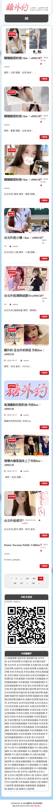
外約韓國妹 (40, 679)
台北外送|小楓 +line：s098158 (23, 237)
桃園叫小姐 (35, 782)
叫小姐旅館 (33, 751)
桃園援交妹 (37, 696)
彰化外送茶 (25, 737)
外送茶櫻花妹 (14, 720)
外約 (12, 672)
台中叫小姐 (14, 772)
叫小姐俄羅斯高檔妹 (24, 747)
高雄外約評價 (31, 699)
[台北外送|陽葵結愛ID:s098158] (26, 289)
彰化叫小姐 (12, 779)
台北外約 (11, 665)
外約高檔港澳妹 (37, 682)
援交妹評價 (30, 689)
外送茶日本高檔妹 (25, 717)
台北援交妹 (35, 665)
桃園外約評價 (25, 696)
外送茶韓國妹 (36, 730)
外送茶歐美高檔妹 (29, 720)
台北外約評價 (23, 665)
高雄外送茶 (33, 744)
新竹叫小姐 (40, 779)
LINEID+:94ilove (12, 602)
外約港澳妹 (19, 679)
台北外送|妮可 (13, 520)
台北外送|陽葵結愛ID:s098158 (23, 295)
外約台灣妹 (29, 672)
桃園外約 (14, 696)
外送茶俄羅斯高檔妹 (19, 710)
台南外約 (18, 668)
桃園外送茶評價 (19, 744)
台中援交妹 (26, 661)
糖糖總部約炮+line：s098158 (22, 58)
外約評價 (29, 679)
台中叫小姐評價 (28, 772)
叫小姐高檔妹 (31, 765)
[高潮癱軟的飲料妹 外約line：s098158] (26, 398)
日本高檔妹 (23, 782)
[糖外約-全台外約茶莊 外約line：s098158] (26, 344)
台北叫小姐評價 (15, 775)
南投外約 (21, 658)
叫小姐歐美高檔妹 (16, 758)
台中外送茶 (12, 703)
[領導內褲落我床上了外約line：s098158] (26, 454)
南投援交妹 (31, 658)
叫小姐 (10, 747)
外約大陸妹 (12, 675)
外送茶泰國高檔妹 (18, 723)
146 (15, 583)
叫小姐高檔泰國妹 (25, 768)
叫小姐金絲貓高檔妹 (21, 761)
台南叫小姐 (28, 775)
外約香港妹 (23, 682)
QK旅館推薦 (11, 658)
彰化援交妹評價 (17, 689)
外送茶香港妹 (24, 734)
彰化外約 (22, 686)
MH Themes (36, 806)
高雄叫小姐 (12, 789)
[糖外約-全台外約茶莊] (26, 7)
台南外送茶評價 (37, 706)
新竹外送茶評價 (26, 741)
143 (27, 579)
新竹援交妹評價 (35, 692)
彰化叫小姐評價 (26, 779)
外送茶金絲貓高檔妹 (19, 730)
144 (34, 579)
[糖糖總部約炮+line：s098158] (26, 51)
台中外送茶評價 (26, 703)
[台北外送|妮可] (26, 514)
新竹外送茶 (12, 741)
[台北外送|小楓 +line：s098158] (26, 231)
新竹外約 (41, 689)
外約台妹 (19, 672)
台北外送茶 (40, 703)
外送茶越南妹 (27, 727)
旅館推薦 (39, 741)
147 (21, 583)
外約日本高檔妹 (38, 675)
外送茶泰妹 (33, 723)
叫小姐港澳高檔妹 (34, 758)
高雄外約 (20, 699)
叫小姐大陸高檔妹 (18, 751)
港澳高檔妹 (19, 785)
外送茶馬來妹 (38, 734)
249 (33, 583)
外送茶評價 (15, 727)
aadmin (7, 67)
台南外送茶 (23, 706)
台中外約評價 (14, 661)
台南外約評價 (29, 668)
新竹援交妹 (21, 692)
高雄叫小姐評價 (26, 789)
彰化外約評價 (34, 686)
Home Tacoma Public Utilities (22, 545)
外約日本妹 (24, 675)
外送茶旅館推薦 (37, 713)
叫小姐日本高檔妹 (20, 754)
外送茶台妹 (35, 710)
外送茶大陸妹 (22, 713)
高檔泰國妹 (30, 785)
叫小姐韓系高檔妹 (16, 765)
